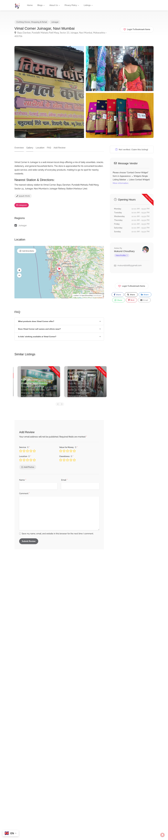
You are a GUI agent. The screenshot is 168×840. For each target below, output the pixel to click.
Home (30, 5)
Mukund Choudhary (124, 251)
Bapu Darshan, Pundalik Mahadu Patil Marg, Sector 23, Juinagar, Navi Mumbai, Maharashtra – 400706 (60, 34)
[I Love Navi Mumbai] (17, 5)
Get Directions (28, 251)
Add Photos (29, 467)
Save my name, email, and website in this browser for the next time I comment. (58, 533)
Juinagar (55, 22)
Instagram (22, 205)
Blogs (40, 5)
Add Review (59, 147)
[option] (36, 383)
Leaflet (76, 295)
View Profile (121, 255)
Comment (24, 493)
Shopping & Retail (39, 22)
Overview (19, 147)
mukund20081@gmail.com (129, 265)
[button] (19, 270)
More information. (121, 183)
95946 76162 (24, 196)
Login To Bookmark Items (133, 286)
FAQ (49, 147)
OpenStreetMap (87, 295)
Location (40, 147)
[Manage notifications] (162, 835)
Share (118, 295)
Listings (87, 5)
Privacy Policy (71, 5)
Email (64, 480)
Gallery (29, 147)
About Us (53, 5)
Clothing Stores (23, 22)
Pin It (132, 300)
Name (22, 480)
